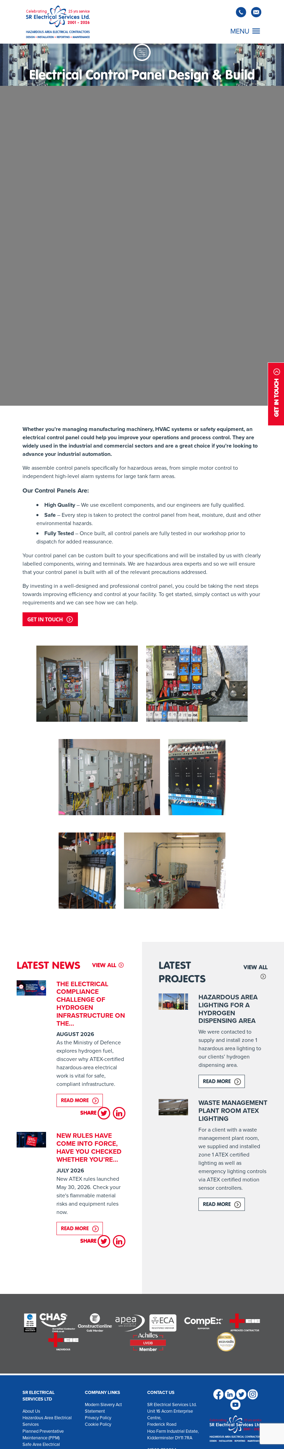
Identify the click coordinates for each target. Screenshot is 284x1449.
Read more (82, 1100)
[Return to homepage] (58, 22)
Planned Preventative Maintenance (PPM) (43, 1434)
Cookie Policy (98, 1424)
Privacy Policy (98, 1417)
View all (104, 965)
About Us (31, 1411)
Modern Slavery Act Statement (103, 1407)
